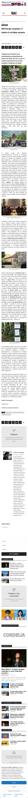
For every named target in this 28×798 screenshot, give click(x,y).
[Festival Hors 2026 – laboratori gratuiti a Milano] (5, 735)
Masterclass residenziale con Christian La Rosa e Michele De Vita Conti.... (17, 715)
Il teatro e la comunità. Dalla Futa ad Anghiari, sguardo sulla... (17, 685)
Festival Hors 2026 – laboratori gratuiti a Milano (18, 734)
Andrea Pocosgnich (6, 43)
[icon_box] (14, 436)
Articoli (6, 21)
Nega (14, 787)
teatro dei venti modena (19, 412)
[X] (6, 47)
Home (2, 21)
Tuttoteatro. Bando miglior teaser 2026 (18, 742)
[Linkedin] (16, 47)
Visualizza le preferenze (14, 791)
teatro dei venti (9, 412)
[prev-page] (2, 698)
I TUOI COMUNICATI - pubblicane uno (11, 703)
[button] (25, 13)
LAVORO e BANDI (6, 730)
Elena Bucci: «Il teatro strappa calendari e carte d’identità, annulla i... (12, 671)
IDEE (6, 25)
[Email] (20, 47)
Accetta (14, 782)
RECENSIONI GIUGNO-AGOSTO (10, 625)
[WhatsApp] (13, 47)
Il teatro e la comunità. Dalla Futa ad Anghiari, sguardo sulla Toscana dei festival (17, 573)
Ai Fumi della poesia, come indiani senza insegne (18, 692)
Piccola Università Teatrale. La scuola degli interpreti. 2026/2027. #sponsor (18, 708)
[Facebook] (2, 47)
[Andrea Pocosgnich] (7, 484)
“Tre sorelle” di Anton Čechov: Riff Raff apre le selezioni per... (17, 723)
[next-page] (5, 698)
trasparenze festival (6, 414)
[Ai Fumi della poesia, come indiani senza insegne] (5, 580)
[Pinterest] (9, 47)
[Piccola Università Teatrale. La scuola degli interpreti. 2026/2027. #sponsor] (5, 708)
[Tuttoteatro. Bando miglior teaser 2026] (5, 743)
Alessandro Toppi (4, 674)
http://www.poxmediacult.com (18, 454)
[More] (23, 47)
